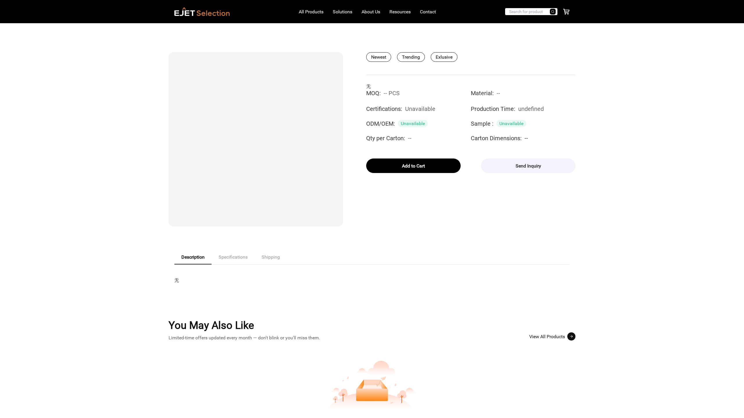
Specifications (233, 257)
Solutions (342, 12)
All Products (311, 12)
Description (193, 257)
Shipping (271, 257)
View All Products (547, 336)
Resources (400, 12)
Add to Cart (413, 166)
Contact (428, 12)
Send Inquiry (528, 166)
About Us (371, 12)
